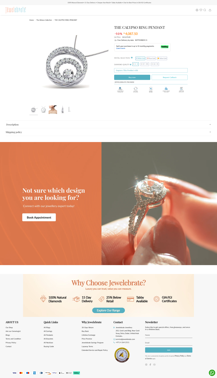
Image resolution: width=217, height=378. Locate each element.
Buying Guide (49, 346)
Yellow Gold (163, 58)
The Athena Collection (44, 20)
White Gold (141, 58)
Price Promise (87, 339)
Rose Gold (152, 58)
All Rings (47, 327)
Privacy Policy (11, 343)
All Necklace (48, 343)
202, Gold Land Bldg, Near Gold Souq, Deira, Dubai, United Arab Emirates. (127, 333)
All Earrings (48, 331)
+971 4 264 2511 (122, 342)
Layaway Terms (87, 346)
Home (31, 20)
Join (168, 350)
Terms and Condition (13, 339)
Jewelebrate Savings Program (92, 343)
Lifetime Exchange (88, 335)
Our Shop (9, 327)
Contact (8, 346)
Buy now (132, 77)
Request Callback (169, 77)
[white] (33, 109)
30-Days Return (87, 327)
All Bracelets (48, 339)
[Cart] (210, 10)
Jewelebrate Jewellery (124, 327)
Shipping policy (14, 132)
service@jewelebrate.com (125, 339)
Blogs (8, 335)
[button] (132, 57)
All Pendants (48, 335)
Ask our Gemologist (13, 331)
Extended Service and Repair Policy (95, 350)
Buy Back (85, 331)
